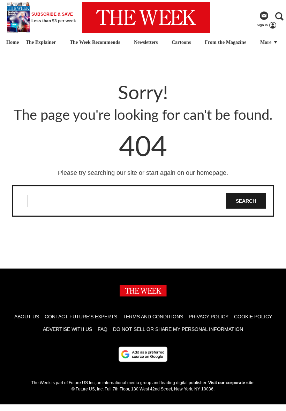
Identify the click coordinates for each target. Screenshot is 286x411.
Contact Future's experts (81, 316)
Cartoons (181, 42)
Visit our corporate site (231, 382)
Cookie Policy (253, 316)
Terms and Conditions (153, 316)
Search (246, 201)
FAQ (102, 329)
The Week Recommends (95, 42)
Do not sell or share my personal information (178, 329)
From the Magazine (225, 42)
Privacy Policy (208, 316)
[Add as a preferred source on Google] (143, 354)
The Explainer (41, 42)
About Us (26, 316)
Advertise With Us (67, 329)
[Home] (12, 42)
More (266, 42)
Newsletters (146, 42)
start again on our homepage (186, 172)
